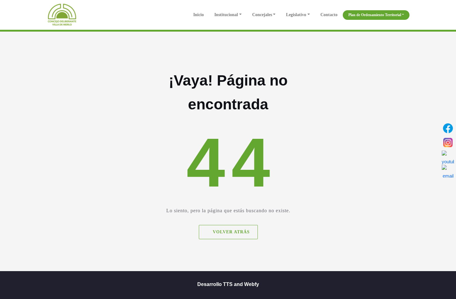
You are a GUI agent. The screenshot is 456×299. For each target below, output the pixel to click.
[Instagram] (448, 142)
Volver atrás (230, 232)
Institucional (226, 14)
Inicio (198, 14)
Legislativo (296, 14)
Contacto (329, 14)
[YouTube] (448, 157)
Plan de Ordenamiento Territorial (374, 15)
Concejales (262, 14)
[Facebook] (448, 128)
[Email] (448, 171)
